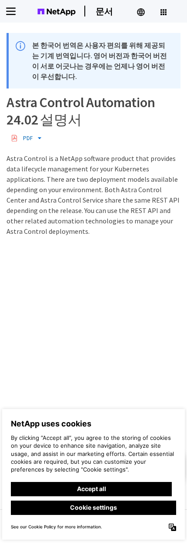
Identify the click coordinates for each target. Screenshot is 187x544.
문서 (104, 11)
